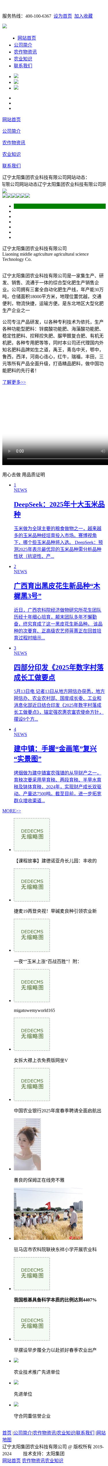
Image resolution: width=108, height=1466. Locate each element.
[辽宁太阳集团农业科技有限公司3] (16, 88)
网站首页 (27, 38)
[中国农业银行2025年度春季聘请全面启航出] (32, 1099)
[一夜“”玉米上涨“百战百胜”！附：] (32, 950)
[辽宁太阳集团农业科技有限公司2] (16, 82)
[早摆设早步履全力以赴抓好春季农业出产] (32, 1338)
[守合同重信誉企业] (16, 1404)
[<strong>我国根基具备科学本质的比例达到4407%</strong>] (32, 1288)
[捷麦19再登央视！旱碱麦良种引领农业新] (32, 899)
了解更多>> (14, 382)
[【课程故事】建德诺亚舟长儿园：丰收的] (32, 849)
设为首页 (63, 16)
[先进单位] (16, 1382)
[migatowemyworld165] (32, 1000)
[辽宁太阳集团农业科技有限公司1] (16, 76)
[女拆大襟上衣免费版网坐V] (32, 1049)
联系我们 (23, 65)
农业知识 (23, 58)
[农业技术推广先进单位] (16, 1360)
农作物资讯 (25, 51)
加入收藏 (83, 16)
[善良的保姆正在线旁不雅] (27, 1168)
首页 (7, 1432)
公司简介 (23, 45)
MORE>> (11, 810)
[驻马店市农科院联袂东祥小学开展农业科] (48, 1238)
